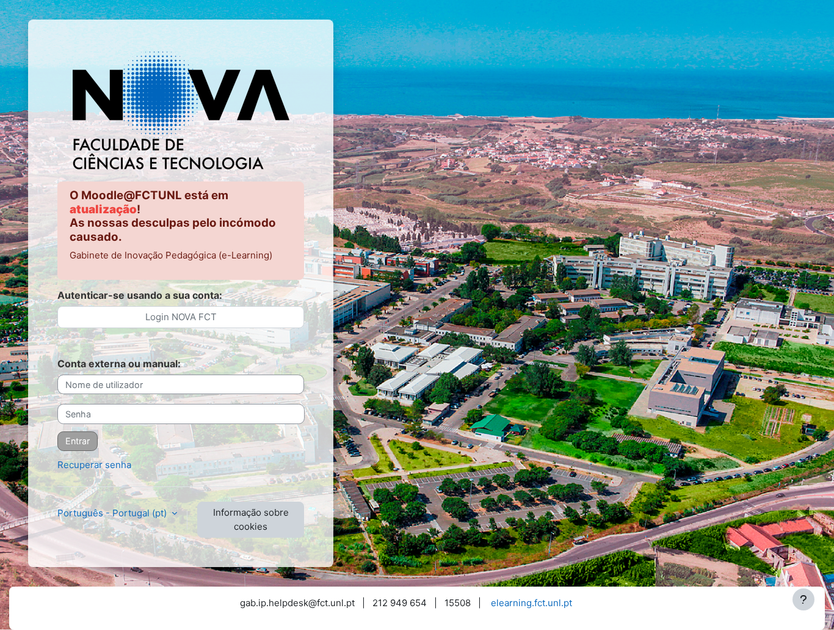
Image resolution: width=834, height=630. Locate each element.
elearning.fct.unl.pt (531, 603)
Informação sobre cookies (251, 519)
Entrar (77, 441)
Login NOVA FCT (181, 317)
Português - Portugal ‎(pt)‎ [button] (113, 513)
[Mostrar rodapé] (803, 599)
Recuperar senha (94, 465)
